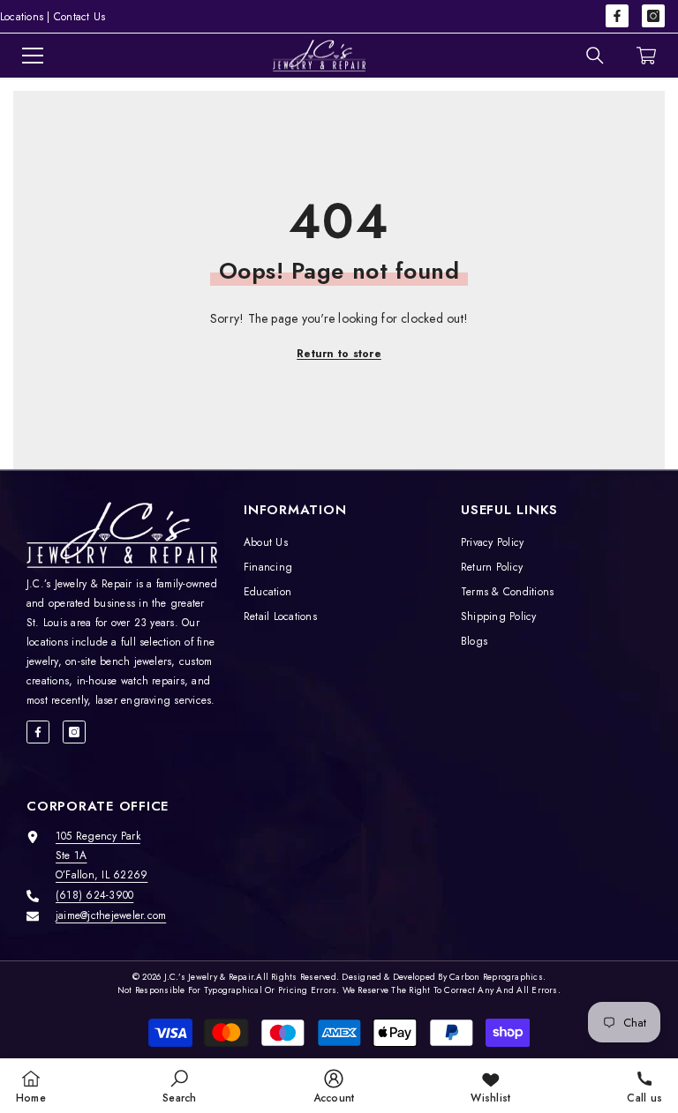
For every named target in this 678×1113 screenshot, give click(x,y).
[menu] (32, 55)
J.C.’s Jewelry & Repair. (210, 976)
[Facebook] (617, 15)
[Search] (595, 55)
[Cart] (646, 55)
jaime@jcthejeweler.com (111, 915)
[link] (179, 1085)
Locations (21, 17)
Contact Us (79, 17)
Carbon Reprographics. (497, 976)
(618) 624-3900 (94, 895)
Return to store (339, 354)
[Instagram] (653, 15)
